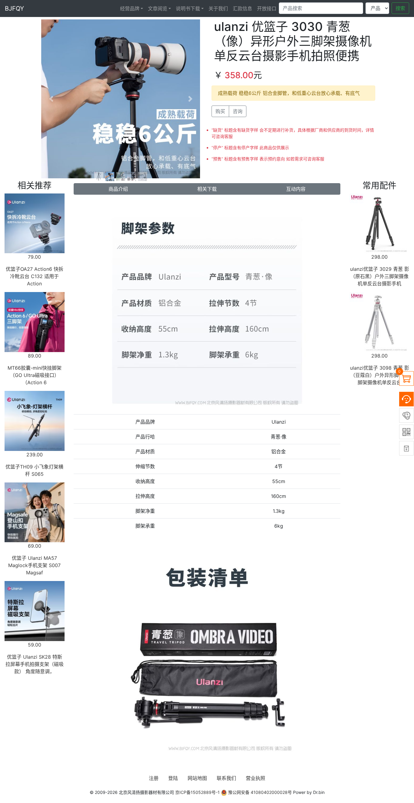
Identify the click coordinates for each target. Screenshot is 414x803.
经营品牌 (129, 8)
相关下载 (207, 189)
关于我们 (218, 8)
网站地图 (197, 778)
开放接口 (266, 8)
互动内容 (295, 189)
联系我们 (226, 778)
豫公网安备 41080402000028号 (259, 792)
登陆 (173, 778)
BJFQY (14, 8)
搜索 (400, 8)
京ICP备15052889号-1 (197, 792)
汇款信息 (242, 8)
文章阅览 (157, 8)
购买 (220, 111)
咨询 (237, 111)
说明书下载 (188, 8)
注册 (154, 778)
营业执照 (255, 778)
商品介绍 (118, 189)
